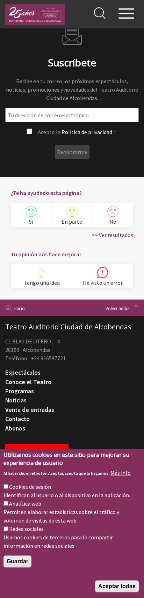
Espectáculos (23, 372)
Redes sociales (26, 528)
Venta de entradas (29, 410)
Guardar (17, 561)
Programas (19, 391)
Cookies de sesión (30, 486)
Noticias (16, 400)
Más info (120, 472)
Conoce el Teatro (28, 382)
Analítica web (25, 503)
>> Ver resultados (112, 234)
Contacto (17, 419)
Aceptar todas (117, 586)
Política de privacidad (87, 132)
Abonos (15, 428)
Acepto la (75, 132)
